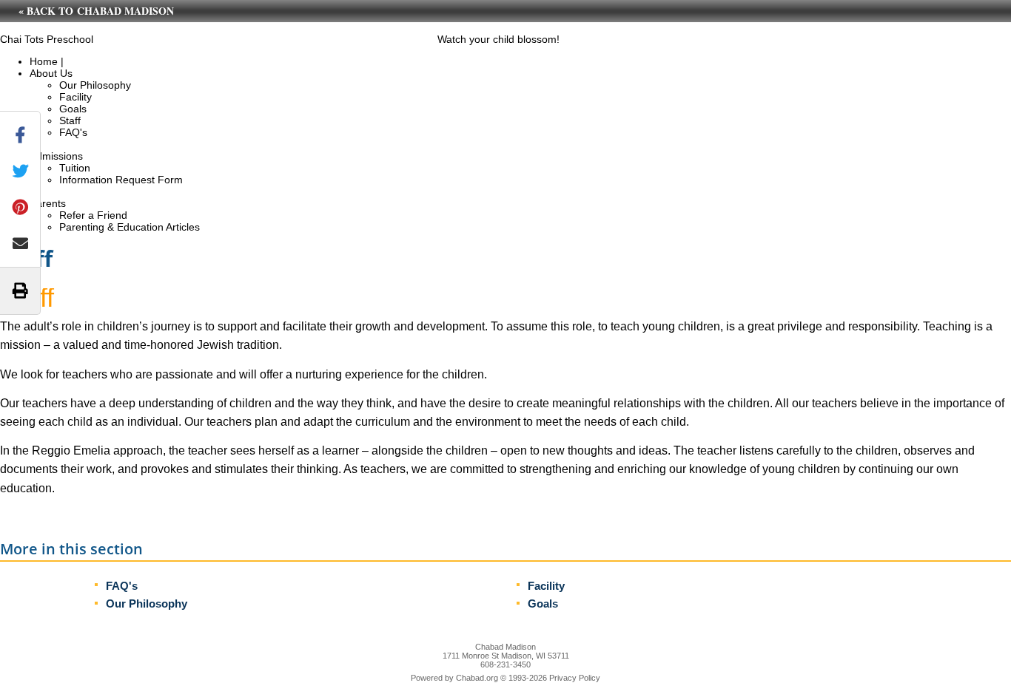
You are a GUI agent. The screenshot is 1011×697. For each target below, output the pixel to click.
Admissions (56, 156)
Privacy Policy (574, 677)
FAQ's (73, 132)
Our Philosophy (95, 85)
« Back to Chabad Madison (96, 10)
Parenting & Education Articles (129, 227)
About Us (51, 73)
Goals (73, 109)
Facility (75, 97)
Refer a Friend (93, 215)
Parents (48, 203)
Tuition (74, 168)
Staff (70, 120)
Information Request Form (121, 180)
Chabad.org (477, 677)
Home (44, 61)
